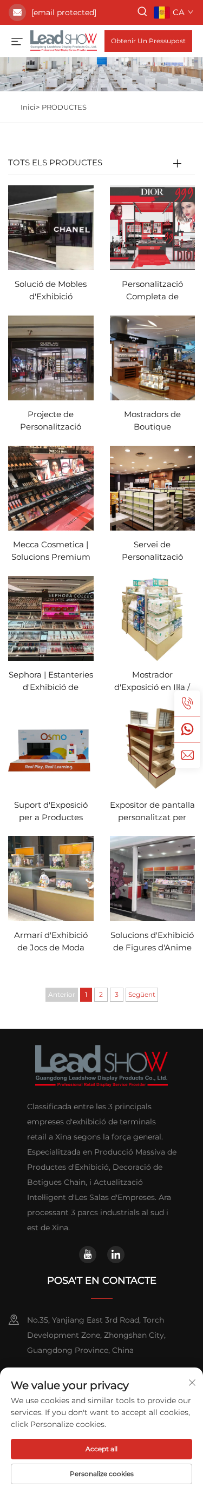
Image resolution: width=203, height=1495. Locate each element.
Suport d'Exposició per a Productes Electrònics (51, 812)
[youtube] (87, 1254)
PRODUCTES (64, 107)
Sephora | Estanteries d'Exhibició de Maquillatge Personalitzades (51, 681)
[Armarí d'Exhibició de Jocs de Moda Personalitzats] (51, 878)
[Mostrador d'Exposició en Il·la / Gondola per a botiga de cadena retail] (152, 617)
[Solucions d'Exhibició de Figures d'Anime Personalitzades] (152, 878)
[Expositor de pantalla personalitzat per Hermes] (152, 747)
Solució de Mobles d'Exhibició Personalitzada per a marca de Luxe (50, 291)
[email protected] (63, 12)
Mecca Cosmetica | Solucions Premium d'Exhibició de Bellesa (50, 551)
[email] (187, 755)
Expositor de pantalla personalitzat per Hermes (152, 812)
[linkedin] (116, 1254)
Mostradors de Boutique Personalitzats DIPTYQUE (152, 421)
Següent (141, 994)
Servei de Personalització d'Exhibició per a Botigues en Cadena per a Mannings (152, 551)
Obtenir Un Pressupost (148, 41)
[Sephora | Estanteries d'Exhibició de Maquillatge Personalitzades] (51, 617)
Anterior (61, 994)
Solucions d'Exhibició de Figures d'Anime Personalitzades (152, 942)
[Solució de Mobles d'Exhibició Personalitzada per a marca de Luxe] (51, 227)
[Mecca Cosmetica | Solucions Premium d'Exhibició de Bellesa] (51, 487)
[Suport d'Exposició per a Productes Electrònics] (51, 747)
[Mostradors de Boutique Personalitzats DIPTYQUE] (152, 357)
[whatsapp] (187, 729)
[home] (63, 40)
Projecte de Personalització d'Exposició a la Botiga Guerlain (50, 421)
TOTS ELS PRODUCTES (55, 162)
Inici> (30, 107)
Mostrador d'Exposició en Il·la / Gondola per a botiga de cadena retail (152, 681)
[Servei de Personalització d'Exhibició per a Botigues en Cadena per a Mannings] (152, 487)
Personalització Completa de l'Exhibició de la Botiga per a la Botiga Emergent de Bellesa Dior (152, 291)
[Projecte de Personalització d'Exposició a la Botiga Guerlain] (51, 357)
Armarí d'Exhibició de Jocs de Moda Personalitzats (51, 942)
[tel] (187, 703)
